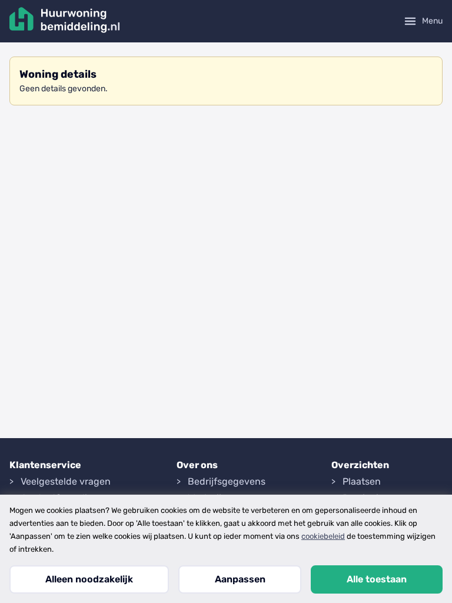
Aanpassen (240, 579)
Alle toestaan (377, 579)
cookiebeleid (323, 536)
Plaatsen (362, 481)
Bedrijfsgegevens (226, 481)
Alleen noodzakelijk (89, 579)
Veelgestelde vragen (66, 481)
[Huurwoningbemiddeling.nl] (64, 21)
